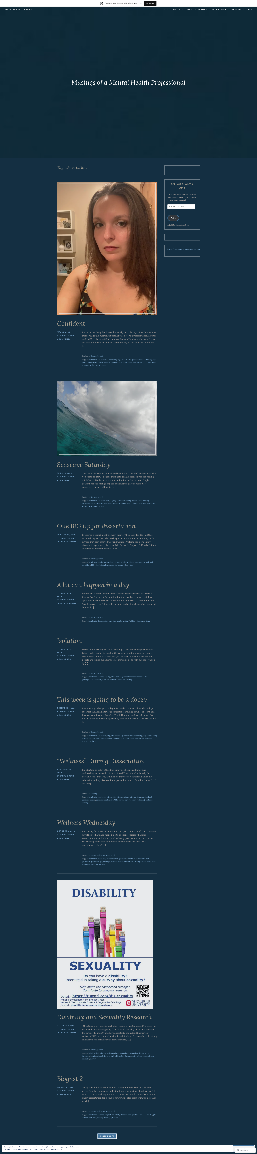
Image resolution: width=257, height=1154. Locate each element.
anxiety (101, 359)
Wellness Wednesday (86, 822)
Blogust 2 (70, 1079)
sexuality (85, 1059)
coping (117, 359)
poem (123, 503)
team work (121, 565)
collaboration (103, 562)
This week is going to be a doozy (102, 699)
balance (101, 1115)
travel (101, 506)
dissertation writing (132, 797)
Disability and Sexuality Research (104, 1017)
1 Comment (63, 480)
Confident (71, 323)
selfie (92, 365)
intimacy (85, 1056)
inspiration (87, 503)
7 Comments (64, 339)
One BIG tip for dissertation (96, 526)
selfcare (85, 741)
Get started (150, 3)
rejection (139, 621)
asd (95, 1053)
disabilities (124, 1053)
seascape (151, 503)
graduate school (138, 359)
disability (134, 1053)
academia (93, 359)
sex (152, 1056)
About (250, 10)
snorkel (85, 506)
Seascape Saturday (83, 465)
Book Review (219, 10)
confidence (109, 359)
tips (96, 365)
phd (105, 503)
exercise (112, 621)
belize (106, 500)
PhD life (94, 565)
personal (236, 10)
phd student (103, 565)
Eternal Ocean (65, 336)
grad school (147, 797)
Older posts (107, 1136)
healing (149, 359)
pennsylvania (116, 362)
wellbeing (141, 800)
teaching (152, 861)
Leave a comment (66, 542)
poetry (129, 503)
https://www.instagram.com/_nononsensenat (187, 249)
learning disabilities (98, 1056)
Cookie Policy (56, 1149)
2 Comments (64, 659)
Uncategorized (96, 356)
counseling (102, 859)
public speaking (149, 362)
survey (93, 1059)
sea (144, 503)
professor (95, 861)
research (113, 565)
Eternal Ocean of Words (17, 10)
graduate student (103, 800)
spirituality (93, 506)
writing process (111, 1118)
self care (85, 365)
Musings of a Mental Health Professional (128, 82)
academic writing (105, 797)
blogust (108, 1115)
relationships (136, 1056)
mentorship (140, 562)
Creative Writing (124, 500)
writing (202, 10)
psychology (137, 362)
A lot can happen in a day (93, 585)
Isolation (69, 641)
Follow (173, 218)
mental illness (106, 738)
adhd (91, 1053)
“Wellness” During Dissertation (101, 761)
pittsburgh (127, 362)
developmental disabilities (108, 1053)
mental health (172, 10)
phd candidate (114, 503)
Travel (189, 10)
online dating (124, 1056)
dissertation (126, 359)
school (106, 680)
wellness (102, 365)
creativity (116, 1115)
